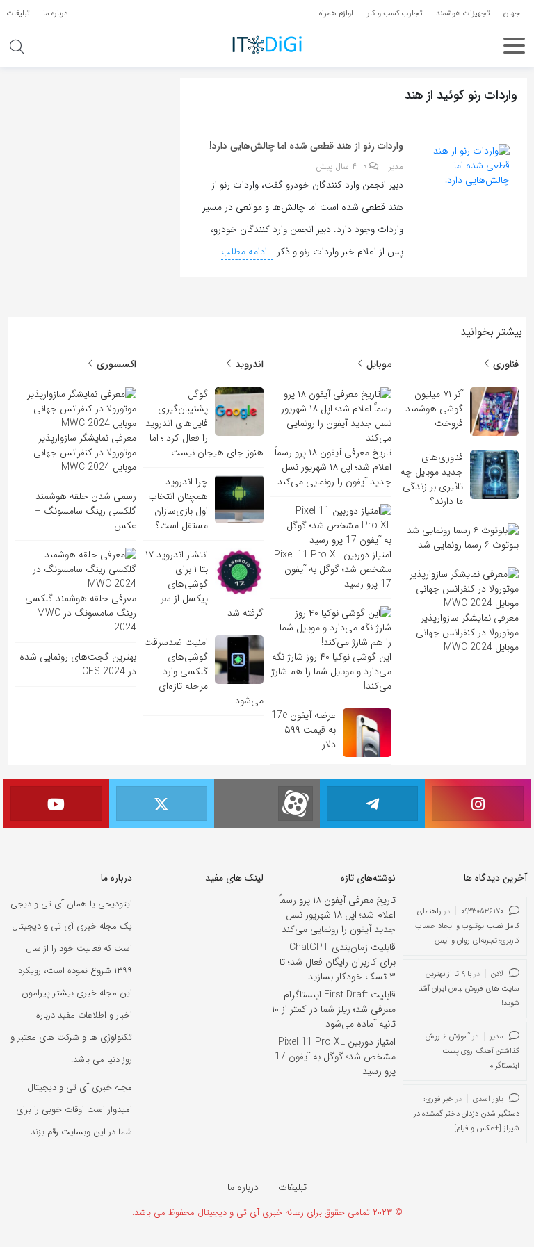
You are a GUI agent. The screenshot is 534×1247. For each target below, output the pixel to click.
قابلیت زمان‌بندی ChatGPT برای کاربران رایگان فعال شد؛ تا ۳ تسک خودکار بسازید (338, 962)
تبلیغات (292, 1187)
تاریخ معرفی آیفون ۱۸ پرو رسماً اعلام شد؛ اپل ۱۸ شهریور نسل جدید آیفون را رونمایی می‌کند (337, 915)
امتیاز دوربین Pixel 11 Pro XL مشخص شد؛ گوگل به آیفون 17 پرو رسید (335, 1056)
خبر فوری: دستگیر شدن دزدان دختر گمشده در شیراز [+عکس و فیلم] (467, 1113)
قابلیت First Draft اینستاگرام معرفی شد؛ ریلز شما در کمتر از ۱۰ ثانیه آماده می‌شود (334, 1009)
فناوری (504, 364)
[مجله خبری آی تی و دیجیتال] (267, 44)
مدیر (396, 167)
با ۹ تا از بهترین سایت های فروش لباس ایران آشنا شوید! (469, 988)
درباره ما (243, 1187)
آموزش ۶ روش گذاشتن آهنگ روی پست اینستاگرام (472, 1051)
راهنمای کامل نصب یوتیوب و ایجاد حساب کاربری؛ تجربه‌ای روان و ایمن (467, 926)
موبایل (377, 364)
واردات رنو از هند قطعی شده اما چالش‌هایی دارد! (306, 146)
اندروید (248, 364)
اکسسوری (115, 364)
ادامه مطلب (245, 251)
